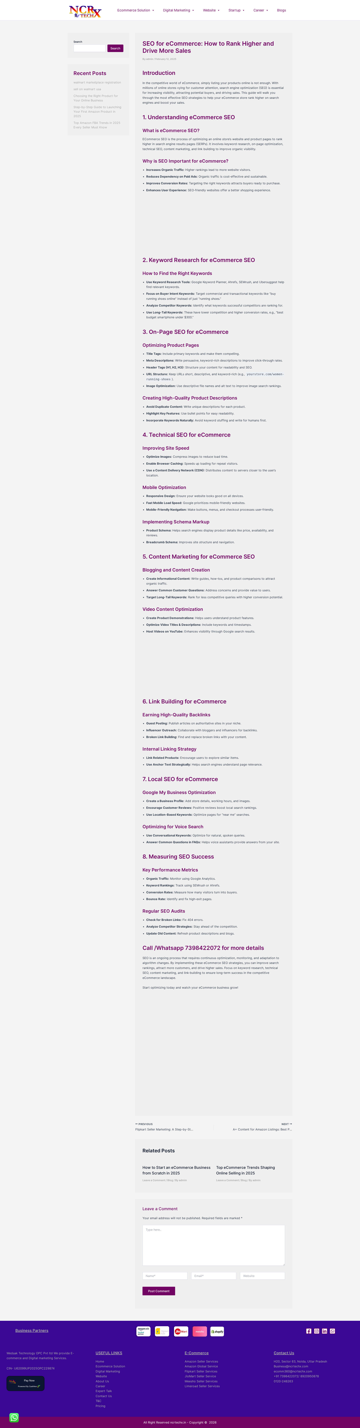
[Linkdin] (324, 1331)
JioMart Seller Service (200, 1376)
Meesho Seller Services (201, 1381)
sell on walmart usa (87, 89)
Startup (235, 10)
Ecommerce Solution (133, 10)
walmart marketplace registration (97, 82)
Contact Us (104, 1396)
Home (100, 1361)
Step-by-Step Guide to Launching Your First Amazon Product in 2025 (97, 111)
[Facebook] (309, 1331)
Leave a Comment (153, 1180)
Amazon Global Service (201, 1366)
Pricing (100, 1406)
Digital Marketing (176, 10)
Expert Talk (104, 1391)
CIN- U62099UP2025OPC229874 (31, 1368)
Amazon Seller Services (201, 1361)
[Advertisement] (213, 222)
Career (259, 10)
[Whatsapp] (332, 1331)
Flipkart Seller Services (201, 1371)
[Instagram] (317, 1331)
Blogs (281, 10)
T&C (98, 1401)
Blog (170, 1180)
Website (209, 10)
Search (78, 41)
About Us (102, 1381)
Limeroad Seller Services (202, 1386)
